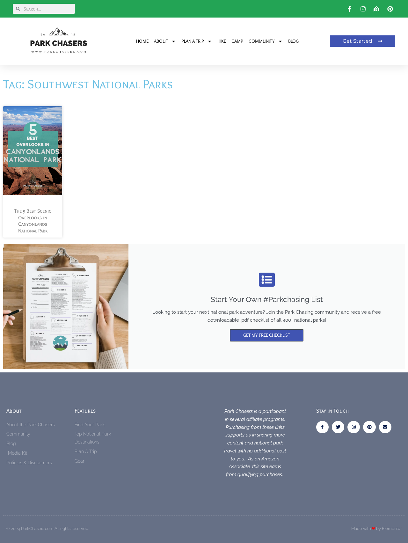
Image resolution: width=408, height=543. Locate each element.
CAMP (237, 41)
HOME (142, 41)
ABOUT (161, 41)
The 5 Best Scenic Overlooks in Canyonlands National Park (32, 221)
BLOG (293, 41)
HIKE (221, 41)
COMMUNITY (262, 41)
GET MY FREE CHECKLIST (266, 335)
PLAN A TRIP (192, 41)
